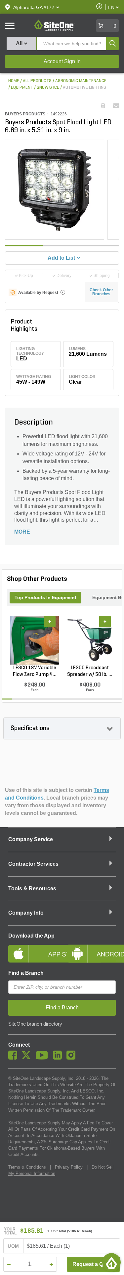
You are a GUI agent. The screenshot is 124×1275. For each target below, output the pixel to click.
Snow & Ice (48, 87)
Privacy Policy (69, 1167)
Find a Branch (26, 973)
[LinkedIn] (59, 1058)
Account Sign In (62, 61)
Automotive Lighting (84, 87)
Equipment (22, 87)
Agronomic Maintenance (80, 80)
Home (13, 80)
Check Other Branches (101, 292)
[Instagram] (72, 1058)
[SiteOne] (54, 29)
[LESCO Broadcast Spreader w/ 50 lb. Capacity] (89, 640)
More (22, 532)
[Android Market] (91, 948)
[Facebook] (14, 1058)
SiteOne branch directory (35, 1024)
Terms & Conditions (27, 1167)
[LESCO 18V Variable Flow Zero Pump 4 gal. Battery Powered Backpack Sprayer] (34, 640)
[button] (33, 7)
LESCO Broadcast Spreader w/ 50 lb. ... (89, 671)
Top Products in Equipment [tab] (45, 597)
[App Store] (32, 948)
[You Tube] (43, 1058)
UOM (13, 1246)
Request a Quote (93, 1264)
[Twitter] (28, 1058)
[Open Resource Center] (111, 1262)
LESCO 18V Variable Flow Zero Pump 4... (35, 671)
